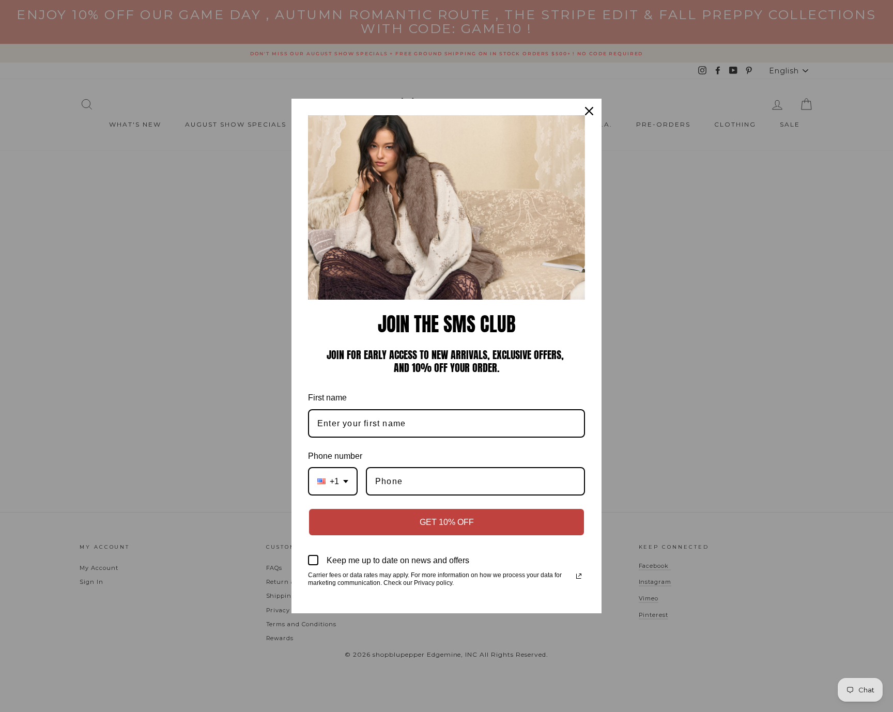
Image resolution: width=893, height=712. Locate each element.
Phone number (335, 456)
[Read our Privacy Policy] (579, 576)
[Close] (589, 111)
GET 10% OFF (447, 522)
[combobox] (333, 481)
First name (327, 397)
